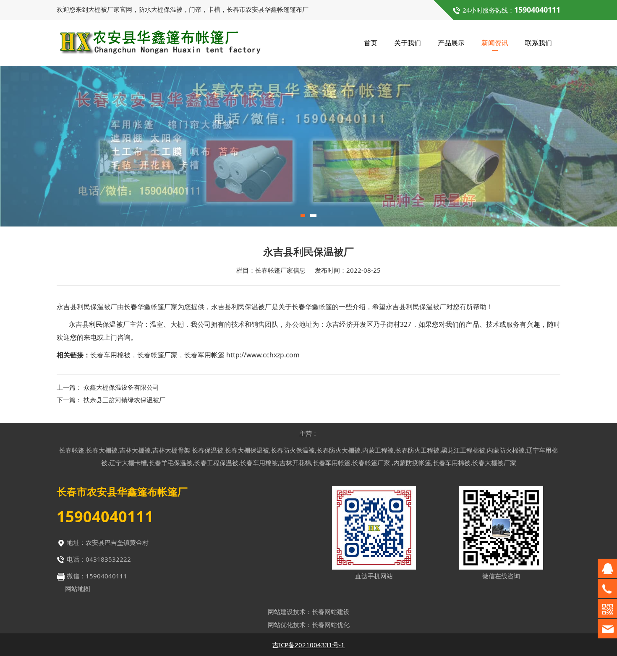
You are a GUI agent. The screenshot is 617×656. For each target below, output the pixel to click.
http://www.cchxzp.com (263, 354)
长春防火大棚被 (338, 450)
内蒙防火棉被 (506, 450)
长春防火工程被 (417, 450)
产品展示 (451, 42)
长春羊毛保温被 (171, 462)
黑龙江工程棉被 (463, 450)
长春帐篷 (71, 450)
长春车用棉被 (110, 354)
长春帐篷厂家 (157, 354)
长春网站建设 (331, 611)
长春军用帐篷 (204, 354)
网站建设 (280, 611)
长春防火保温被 (293, 450)
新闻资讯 (494, 42)
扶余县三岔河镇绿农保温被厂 (124, 400)
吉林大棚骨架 (171, 450)
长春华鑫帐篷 (312, 306)
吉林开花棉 (295, 462)
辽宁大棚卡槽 (128, 462)
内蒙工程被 (378, 450)
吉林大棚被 (135, 450)
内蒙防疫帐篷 (412, 462)
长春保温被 (207, 450)
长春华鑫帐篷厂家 (151, 306)
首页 (370, 42)
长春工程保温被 (216, 462)
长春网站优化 (331, 624)
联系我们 (538, 42)
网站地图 (77, 588)
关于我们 (407, 42)
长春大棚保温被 (247, 450)
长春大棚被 (102, 450)
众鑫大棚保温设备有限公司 (121, 387)
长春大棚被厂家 (494, 462)
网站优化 (280, 624)
